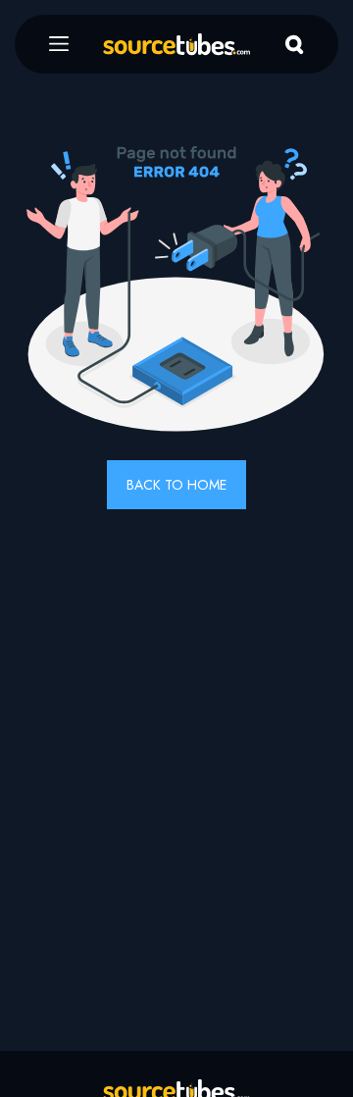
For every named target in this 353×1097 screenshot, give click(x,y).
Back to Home (176, 485)
